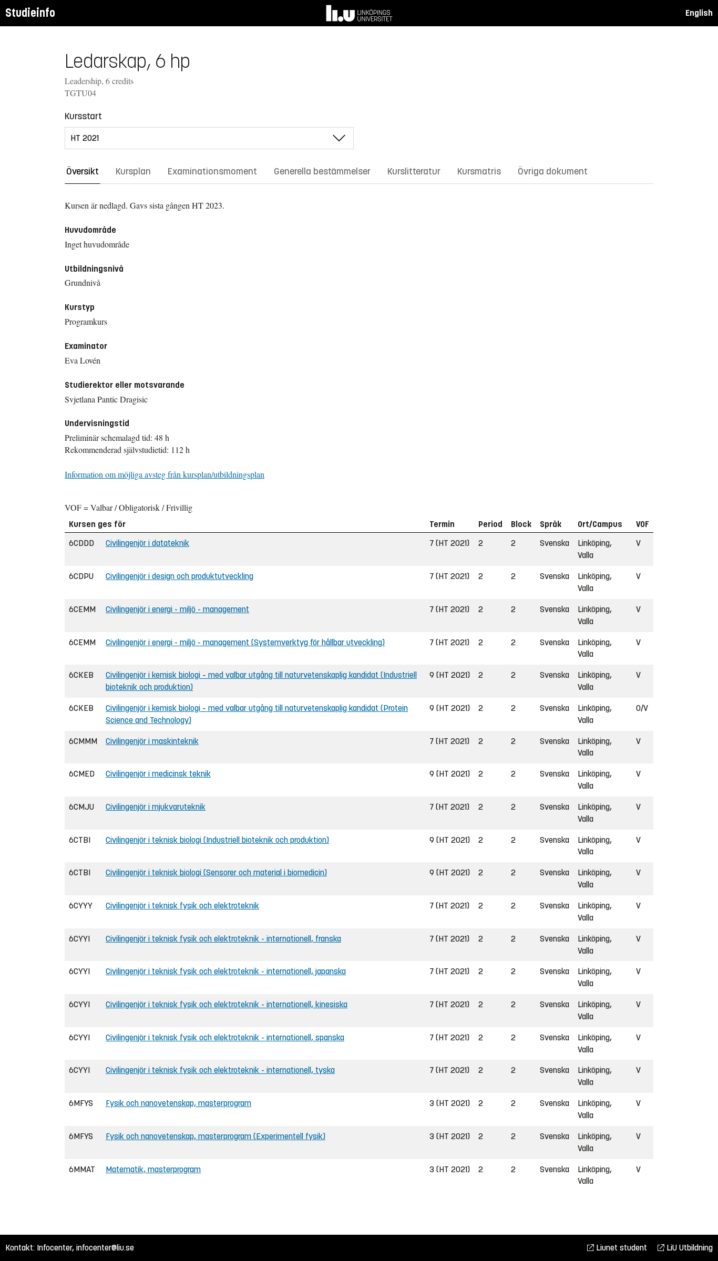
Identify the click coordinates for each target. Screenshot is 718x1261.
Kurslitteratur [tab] (413, 171)
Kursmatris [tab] (479, 171)
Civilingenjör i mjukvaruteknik (156, 807)
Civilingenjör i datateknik (147, 543)
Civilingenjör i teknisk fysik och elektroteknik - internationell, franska (223, 939)
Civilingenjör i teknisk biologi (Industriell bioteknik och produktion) (217, 840)
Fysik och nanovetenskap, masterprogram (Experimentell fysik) (215, 1136)
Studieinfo (30, 13)
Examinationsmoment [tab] (212, 171)
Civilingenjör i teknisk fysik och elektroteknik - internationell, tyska (220, 1070)
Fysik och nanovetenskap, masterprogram (178, 1103)
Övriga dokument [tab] (553, 171)
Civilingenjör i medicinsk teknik (158, 774)
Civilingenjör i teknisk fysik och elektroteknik (182, 906)
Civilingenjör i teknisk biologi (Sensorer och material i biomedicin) (216, 872)
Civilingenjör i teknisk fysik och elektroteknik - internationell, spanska (225, 1037)
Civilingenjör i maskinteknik (152, 741)
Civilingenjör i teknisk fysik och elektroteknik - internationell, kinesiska (226, 1004)
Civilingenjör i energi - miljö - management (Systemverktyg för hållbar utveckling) (245, 642)
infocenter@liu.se (105, 1248)
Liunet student (620, 1248)
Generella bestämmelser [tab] (322, 171)
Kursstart (83, 116)
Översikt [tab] (82, 171)
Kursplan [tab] (133, 171)
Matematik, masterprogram (153, 1169)
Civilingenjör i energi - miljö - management (177, 609)
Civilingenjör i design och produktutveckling (179, 576)
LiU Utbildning (688, 1248)
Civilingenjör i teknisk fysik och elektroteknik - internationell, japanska (226, 971)
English (699, 13)
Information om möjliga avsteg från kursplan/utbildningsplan (164, 474)
